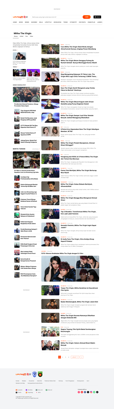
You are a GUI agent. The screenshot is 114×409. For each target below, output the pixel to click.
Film (62, 327)
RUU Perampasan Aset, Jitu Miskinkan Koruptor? (29, 275)
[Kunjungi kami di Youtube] (82, 392)
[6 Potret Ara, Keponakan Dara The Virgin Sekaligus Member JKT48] (50, 131)
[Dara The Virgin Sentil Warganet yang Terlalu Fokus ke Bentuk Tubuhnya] (50, 90)
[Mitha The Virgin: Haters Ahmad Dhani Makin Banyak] (50, 345)
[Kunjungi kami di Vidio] (79, 392)
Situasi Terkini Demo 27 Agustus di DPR (28, 134)
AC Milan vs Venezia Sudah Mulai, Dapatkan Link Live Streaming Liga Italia (26, 171)
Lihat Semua (35, 149)
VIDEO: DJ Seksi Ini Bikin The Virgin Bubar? (19, 78)
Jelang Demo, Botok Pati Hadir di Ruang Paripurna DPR (29, 142)
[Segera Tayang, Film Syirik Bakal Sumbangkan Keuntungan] (50, 331)
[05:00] (19, 72)
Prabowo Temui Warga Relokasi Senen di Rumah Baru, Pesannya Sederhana (29, 201)
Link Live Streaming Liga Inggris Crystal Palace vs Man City (29, 193)
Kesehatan (57, 22)
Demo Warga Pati (19, 85)
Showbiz (43, 251)
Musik (62, 44)
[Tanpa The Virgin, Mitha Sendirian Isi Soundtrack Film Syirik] (50, 290)
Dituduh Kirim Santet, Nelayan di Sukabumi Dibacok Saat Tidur (28, 216)
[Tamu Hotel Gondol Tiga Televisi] (17, 207)
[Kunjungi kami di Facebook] (85, 392)
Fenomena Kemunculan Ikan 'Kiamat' (28, 237)
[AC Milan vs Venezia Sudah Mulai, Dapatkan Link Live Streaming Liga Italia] (26, 160)
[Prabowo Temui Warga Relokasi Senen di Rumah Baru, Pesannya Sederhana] (17, 200)
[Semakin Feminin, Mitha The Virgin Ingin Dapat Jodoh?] (50, 228)
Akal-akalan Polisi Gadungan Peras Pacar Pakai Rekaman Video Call (29, 253)
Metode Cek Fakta (20, 383)
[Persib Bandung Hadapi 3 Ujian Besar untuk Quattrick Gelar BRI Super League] (17, 230)
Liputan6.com (28, 397)
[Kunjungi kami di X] (88, 392)
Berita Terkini (19, 149)
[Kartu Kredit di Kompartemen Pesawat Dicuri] (17, 260)
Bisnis (27, 22)
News (21, 22)
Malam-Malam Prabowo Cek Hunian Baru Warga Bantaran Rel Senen (28, 268)
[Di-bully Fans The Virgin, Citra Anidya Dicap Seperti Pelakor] (50, 241)
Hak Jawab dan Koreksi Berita (35, 383)
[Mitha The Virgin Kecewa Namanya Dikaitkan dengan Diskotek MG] (50, 318)
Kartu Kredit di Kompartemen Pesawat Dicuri (28, 260)
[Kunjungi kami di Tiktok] (97, 392)
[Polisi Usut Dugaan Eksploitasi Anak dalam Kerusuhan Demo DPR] (17, 222)
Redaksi (24, 381)
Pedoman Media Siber (50, 381)
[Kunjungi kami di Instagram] (91, 392)
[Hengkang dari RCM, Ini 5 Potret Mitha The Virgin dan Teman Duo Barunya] (50, 159)
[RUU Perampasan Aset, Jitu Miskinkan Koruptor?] (17, 275)
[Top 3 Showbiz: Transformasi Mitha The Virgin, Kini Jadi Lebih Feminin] (50, 214)
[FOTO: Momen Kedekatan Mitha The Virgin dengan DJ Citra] (58, 269)
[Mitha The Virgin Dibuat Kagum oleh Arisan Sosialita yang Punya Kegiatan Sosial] (50, 104)
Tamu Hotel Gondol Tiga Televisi (28, 207)
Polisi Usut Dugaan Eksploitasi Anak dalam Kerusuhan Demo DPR (28, 223)
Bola (41, 22)
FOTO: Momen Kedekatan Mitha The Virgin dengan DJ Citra (19, 63)
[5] (19, 56)
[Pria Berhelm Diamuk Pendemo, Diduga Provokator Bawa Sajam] (26, 94)
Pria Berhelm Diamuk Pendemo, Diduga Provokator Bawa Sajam (26, 105)
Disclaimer (31, 381)
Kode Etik (39, 381)
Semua (16, 36)
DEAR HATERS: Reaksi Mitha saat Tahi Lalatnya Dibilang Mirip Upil (33, 79)
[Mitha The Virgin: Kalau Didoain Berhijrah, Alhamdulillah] (50, 186)
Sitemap (61, 381)
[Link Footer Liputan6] (23, 374)
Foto (26, 36)
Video (31, 36)
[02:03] (33, 72)
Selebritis (63, 58)
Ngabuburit (64, 182)
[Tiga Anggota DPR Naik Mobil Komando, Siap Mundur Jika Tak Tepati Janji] (17, 111)
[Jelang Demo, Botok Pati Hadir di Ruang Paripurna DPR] (17, 141)
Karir (88, 381)
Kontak (17, 381)
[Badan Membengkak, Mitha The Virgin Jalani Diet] (50, 304)
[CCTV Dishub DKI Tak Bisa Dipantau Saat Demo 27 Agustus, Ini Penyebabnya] (17, 126)
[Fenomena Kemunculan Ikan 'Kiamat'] (17, 237)
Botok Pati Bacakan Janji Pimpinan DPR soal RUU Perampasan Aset (29, 119)
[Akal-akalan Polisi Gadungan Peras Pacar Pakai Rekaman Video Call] (17, 252)
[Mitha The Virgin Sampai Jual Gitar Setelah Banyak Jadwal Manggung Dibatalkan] (50, 118)
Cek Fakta (82, 22)
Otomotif (73, 22)
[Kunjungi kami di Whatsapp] (94, 392)
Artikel (21, 36)
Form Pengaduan (70, 381)
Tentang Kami (80, 381)
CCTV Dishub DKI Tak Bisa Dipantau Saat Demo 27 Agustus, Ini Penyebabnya (29, 127)
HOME (15, 22)
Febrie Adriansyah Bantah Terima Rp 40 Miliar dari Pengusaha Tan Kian (29, 186)
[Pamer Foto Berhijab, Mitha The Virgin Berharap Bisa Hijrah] (50, 173)
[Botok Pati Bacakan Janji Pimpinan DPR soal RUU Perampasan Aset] (17, 119)
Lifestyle (48, 22)
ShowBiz (34, 22)
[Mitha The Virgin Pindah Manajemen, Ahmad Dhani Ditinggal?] (50, 145)
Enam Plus (91, 22)
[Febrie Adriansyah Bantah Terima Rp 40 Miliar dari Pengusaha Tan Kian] (17, 185)
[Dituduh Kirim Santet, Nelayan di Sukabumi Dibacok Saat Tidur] (17, 215)
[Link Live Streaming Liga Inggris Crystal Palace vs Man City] (17, 193)
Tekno (65, 22)
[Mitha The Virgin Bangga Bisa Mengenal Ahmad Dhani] (50, 200)
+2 (87, 274)
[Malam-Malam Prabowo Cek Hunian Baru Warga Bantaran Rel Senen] (17, 267)
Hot (62, 127)
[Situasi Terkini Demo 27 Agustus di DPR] (17, 134)
